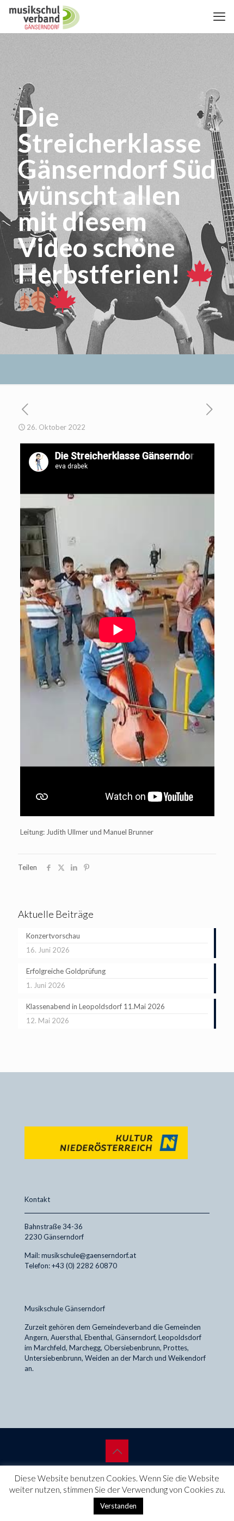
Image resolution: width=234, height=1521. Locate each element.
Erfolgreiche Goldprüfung (66, 971)
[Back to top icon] (117, 1450)
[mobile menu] (219, 16)
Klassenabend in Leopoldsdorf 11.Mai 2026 (95, 1006)
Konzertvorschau (53, 935)
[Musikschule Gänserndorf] (44, 16)
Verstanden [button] (118, 1505)
